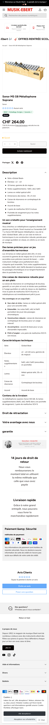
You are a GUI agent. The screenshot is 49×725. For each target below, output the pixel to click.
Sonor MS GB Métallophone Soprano (20, 45)
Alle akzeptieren (24, 714)
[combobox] (24, 15)
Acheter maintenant (24, 151)
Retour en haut (24, 618)
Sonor (4, 104)
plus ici (8, 648)
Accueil (4, 45)
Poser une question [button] (24, 592)
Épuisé (32, 144)
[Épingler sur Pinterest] (22, 162)
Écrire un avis (24, 586)
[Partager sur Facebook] (17, 162)
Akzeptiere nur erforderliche (24, 719)
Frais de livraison (21, 125)
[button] (45, 9)
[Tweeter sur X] (12, 162)
